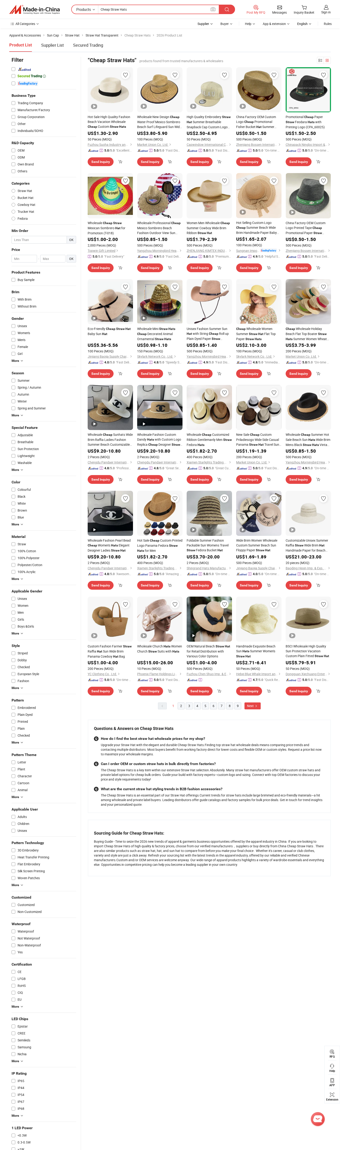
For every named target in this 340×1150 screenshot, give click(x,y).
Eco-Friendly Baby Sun (109, 331)
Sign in (326, 12)
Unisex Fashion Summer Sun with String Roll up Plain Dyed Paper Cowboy (208, 333)
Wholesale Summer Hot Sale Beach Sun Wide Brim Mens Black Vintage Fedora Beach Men (308, 439)
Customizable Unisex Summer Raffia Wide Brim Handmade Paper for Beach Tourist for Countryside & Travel (308, 545)
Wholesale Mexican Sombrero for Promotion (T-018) (106, 228)
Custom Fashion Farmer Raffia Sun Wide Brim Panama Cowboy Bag (110, 651)
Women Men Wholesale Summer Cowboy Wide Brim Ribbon (208, 228)
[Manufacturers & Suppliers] (34, 9)
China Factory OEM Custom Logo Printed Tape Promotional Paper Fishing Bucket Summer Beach (305, 228)
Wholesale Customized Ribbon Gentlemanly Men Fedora (209, 439)
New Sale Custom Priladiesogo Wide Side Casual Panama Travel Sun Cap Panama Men (257, 439)
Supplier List (52, 45)
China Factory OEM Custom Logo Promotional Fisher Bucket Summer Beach (256, 122)
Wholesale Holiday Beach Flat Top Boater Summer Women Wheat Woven (306, 334)
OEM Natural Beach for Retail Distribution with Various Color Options (208, 651)
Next (250, 706)
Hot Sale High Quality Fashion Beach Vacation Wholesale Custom (109, 122)
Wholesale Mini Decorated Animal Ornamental (156, 333)
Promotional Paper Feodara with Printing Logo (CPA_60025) (305, 122)
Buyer (224, 23)
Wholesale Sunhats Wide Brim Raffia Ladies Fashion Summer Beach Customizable (110, 439)
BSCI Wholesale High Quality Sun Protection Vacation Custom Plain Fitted (307, 651)
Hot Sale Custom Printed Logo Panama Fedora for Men (159, 545)
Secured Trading (88, 45)
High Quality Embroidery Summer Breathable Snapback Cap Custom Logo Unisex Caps (209, 122)
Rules (328, 23)
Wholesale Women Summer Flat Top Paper (256, 333)
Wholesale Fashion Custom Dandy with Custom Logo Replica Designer (159, 439)
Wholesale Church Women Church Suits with (159, 648)
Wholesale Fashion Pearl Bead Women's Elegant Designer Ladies (109, 545)
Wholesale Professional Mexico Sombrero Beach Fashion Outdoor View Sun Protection (159, 228)
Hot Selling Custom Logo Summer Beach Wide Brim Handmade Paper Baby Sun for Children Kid (258, 227)
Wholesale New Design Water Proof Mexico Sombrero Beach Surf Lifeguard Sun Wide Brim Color (159, 122)
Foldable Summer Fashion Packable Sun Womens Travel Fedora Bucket (208, 545)
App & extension (274, 23)
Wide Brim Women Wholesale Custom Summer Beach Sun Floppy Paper (256, 545)
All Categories (25, 23)
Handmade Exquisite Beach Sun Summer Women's (255, 651)
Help (248, 23)
